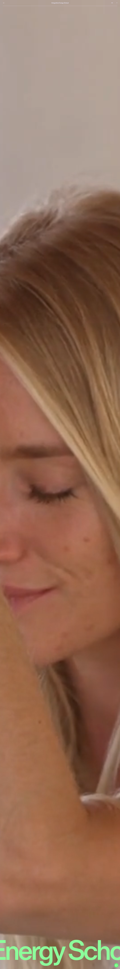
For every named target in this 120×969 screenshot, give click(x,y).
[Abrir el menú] (4, 3)
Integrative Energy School (60, 3)
